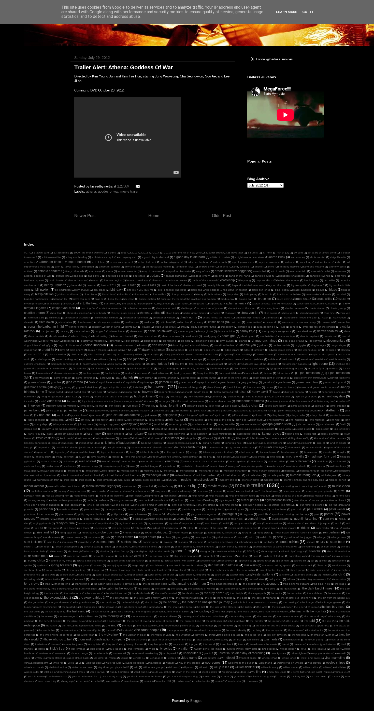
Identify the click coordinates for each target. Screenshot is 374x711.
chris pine (329, 313)
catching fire (88, 308)
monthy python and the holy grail (304, 479)
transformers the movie (263, 644)
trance (242, 644)
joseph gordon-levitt (277, 424)
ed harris (194, 349)
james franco (73, 410)
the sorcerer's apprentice (314, 625)
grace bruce (186, 382)
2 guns (112, 252)
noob (90, 500)
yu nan (225, 676)
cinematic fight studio (248, 317)
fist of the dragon (168, 368)
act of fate (98, 262)
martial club (169, 466)
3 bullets (253, 252)
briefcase (128, 299)
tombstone (41, 644)
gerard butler (208, 377)
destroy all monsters (93, 340)
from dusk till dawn (230, 373)
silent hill (315, 551)
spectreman (227, 560)
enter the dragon (66, 359)
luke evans (258, 456)
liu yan (82, 456)
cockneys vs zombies (107, 322)
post (316, 514)
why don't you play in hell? (113, 667)
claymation (339, 317)
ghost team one (340, 377)
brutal (342, 299)
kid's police (190, 438)
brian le (99, 299)
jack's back (231, 405)
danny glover (205, 331)
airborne (290, 262)
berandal (76, 285)
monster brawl (250, 479)
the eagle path (257, 593)
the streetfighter (92, 630)
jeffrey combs (297, 415)
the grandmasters (84, 602)
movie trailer (129, 191)
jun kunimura (266, 428)
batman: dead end (137, 280)
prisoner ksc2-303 (94, 518)
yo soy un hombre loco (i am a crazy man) (97, 676)
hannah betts (286, 387)
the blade (340, 583)
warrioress (155, 662)
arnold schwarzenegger (231, 271)
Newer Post (84, 215)
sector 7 (29, 546)
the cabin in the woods (117, 588)
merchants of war (209, 470)
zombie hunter (201, 681)
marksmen (70, 466)
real (259, 523)
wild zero (172, 667)
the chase (144, 588)
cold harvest (132, 322)
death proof (248, 336)
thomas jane (299, 634)
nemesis (217, 491)
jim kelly (85, 419)
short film (183, 551)
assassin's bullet (320, 271)
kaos (50, 433)
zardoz (336, 676)
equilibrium (101, 359)
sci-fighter (270, 542)
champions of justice (210, 308)
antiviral (28, 271)
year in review (36, 676)
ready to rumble (243, 523)
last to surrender (140, 447)
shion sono (56, 551)
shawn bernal (226, 546)
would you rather (161, 671)
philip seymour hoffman (92, 514)
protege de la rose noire (228, 518)
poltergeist (229, 514)
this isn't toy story (277, 634)
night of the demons (112, 495)
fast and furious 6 (157, 363)
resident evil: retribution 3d (166, 528)
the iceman (108, 607)
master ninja (275, 466)
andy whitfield (241, 266)
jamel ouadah (338, 405)
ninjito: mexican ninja (318, 495)
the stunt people (147, 630)
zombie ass (182, 681)
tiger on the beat (182, 639)
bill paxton (42, 289)
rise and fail (45, 532)
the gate (242, 597)
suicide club (67, 574)
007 (26, 252)
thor (331, 634)
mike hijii (69, 479)
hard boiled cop (76, 392)
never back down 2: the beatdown (257, 491)
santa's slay (129, 541)
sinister (58, 556)
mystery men (78, 491)
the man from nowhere (273, 611)
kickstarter (172, 438)
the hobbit (170, 602)
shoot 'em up (121, 551)
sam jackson (33, 541)
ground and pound (334, 382)
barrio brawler (56, 280)
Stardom (322, 565)
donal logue (179, 345)
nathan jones (142, 491)
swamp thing (237, 574)
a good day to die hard (189, 257)
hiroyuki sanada (294, 392)
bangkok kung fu (265, 275)
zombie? (220, 681)
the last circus (32, 611)
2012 (134, 252)
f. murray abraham (91, 364)
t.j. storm (284, 574)
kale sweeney (342, 428)
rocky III (247, 532)
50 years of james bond (322, 252)
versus (172, 657)
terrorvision (339, 579)
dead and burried (122, 336)
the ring (111, 625)
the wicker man (85, 634)
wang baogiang (135, 662)
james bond (32, 410)
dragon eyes (318, 345)
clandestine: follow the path (300, 317)
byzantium (164, 303)
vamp (112, 657)
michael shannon (231, 475)
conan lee (344, 322)
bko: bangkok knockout (172, 289)
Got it (308, 12)
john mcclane (296, 419)
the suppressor (175, 630)
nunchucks (144, 500)
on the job (302, 500)
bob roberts (215, 294)
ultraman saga (79, 653)
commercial (327, 322)
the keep (186, 607)
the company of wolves (201, 588)
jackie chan (250, 405)
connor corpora (78, 326)
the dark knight (288, 588)
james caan (53, 410)
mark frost (322, 461)
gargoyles (105, 377)
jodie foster (101, 419)
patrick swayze (257, 509)
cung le (294, 326)
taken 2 (80, 579)
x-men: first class (276, 671)
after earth (220, 262)
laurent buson (215, 447)
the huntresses (88, 607)
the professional (215, 621)
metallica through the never (315, 470)
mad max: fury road (323, 456)
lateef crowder (162, 447)
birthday (116, 289)
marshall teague (149, 466)
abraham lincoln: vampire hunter (63, 261)
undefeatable (100, 653)
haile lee (138, 387)
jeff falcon (206, 415)
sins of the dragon (103, 556)
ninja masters (216, 495)
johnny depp (41, 424)
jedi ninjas (151, 415)
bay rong (245, 280)
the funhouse (225, 597)
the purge (293, 621)
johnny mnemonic (63, 424)
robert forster (132, 532)
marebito (220, 461)
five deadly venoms (193, 368)
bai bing (219, 275)
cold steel (149, 322)
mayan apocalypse (52, 470)
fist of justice (98, 368)
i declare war (234, 396)
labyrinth (307, 442)
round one (94, 537)
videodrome (210, 657)
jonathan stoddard (202, 424)
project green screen (159, 518)
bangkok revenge (320, 275)
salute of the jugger (300, 537)
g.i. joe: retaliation (307, 372)
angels (259, 266)
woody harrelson (119, 671)
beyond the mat (276, 285)
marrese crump (89, 466)
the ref (66, 625)
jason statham (327, 410)
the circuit (160, 588)
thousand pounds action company (101, 639)
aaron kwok (277, 257)
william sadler (290, 667)
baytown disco (264, 280)
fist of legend (117, 368)
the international (153, 607)
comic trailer (253, 322)
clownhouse (84, 322)
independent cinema (250, 401)
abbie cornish (317, 257)
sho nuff (90, 551)
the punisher (275, 621)
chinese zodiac (149, 312)
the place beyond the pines (83, 621)
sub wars (50, 574)
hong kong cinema (52, 396)
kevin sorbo (83, 438)
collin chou (183, 322)
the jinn (172, 607)
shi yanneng (308, 546)
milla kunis (124, 479)
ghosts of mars (37, 382)
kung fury (252, 442)
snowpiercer (227, 556)
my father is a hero (42, 491)
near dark (202, 491)
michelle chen (254, 475)
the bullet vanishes (86, 588)
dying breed (177, 349)
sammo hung (106, 541)
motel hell (147, 486)
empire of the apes (321, 354)
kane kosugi (35, 433)
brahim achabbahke (289, 294)
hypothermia (214, 396)
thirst (212, 634)
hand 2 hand (234, 387)
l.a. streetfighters (272, 442)
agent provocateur (243, 262)
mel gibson (109, 470)
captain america (235, 303)
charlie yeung (338, 308)
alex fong (305, 262)
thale (48, 583)
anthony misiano (314, 266)
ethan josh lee (254, 359)
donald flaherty (200, 345)
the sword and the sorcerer (205, 630)
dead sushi (191, 336)
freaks (128, 373)
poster (328, 514)
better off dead (193, 285)
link (58, 456)
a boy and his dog (76, 257)
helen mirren (221, 392)
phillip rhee (117, 514)
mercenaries (187, 470)
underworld (119, 653)
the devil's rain (190, 593)
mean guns (74, 470)
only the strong (206, 504)
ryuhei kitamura (224, 537)
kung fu (194, 442)
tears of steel (256, 579)
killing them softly (299, 438)
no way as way (37, 500)
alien (339, 262)
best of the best (170, 285)
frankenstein (43, 373)
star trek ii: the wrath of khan (186, 565)
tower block (226, 644)
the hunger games (330, 602)
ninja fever (198, 495)
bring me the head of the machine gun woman (188, 299)
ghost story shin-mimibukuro (310, 377)
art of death (278, 271)
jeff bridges (189, 415)
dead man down (147, 336)
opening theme (229, 504)
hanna (269, 387)
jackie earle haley (275, 405)
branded (341, 294)
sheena (243, 546)
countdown (130, 326)
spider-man (282, 560)
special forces (207, 560)
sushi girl (220, 574)
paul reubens (278, 509)
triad (343, 644)
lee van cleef (313, 447)
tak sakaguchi (32, 579)
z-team (282, 676)
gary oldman (146, 377)
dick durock (132, 340)
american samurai (109, 266)
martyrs (233, 466)
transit (285, 644)
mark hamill (339, 461)
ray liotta (123, 523)
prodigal (137, 518)
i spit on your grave (306, 396)
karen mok (94, 433)
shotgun (205, 551)
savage (168, 542)
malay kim (68, 461)
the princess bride (190, 621)
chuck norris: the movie (217, 317)
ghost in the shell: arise (234, 377)
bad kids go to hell (117, 275)
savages (183, 542)
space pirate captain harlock (127, 560)
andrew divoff (206, 266)
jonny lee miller (226, 424)
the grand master (59, 602)
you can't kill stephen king (182, 676)
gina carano (74, 382)
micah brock (93, 475)
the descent (94, 593)
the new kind (264, 616)
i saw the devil (282, 396)
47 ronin (267, 252)
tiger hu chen (160, 639)
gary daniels (124, 377)
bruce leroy (283, 299)
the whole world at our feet (56, 634)
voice (71, 662)
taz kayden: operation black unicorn (187, 579)
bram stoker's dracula (318, 294)
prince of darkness (68, 518)
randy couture (65, 523)
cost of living (112, 326)
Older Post (221, 215)
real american (274, 523)
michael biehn (113, 475)
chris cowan (271, 313)
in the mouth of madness (189, 401)
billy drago (100, 289)
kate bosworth (176, 433)
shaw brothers (205, 546)
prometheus (185, 518)
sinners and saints (77, 556)
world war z (140, 671)
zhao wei (82, 681)
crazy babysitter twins (203, 326)
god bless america (111, 382)
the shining (244, 625)
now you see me (123, 500)
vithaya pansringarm (36, 662)
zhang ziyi (67, 681)
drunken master (97, 349)
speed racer (264, 560)
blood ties (108, 294)
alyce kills (71, 266)
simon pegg (40, 555)
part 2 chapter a (167, 509)
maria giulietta (238, 461)
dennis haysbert (309, 336)
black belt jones (261, 289)
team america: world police (228, 579)
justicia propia (303, 428)
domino (142, 345)
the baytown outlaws (296, 583)
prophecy (203, 518)
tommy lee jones (73, 644)
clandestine (272, 317)
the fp (208, 597)
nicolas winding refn (57, 495)
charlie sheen (317, 308)
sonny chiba (36, 560)
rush (107, 537)
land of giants (338, 442)
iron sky (150, 405)
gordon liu (166, 382)
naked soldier (99, 491)
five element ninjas (245, 368)
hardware (112, 392)
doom (264, 345)
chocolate (230, 313)
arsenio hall (259, 271)
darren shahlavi (328, 331)
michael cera (133, 475)
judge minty (186, 428)
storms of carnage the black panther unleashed (137, 570)
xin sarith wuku (320, 671)
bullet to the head (87, 303)
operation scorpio (253, 504)
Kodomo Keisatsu (151, 442)
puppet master (280, 518)
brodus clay (227, 299)
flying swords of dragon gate (286, 368)
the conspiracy (251, 588)
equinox (117, 359)
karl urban (135, 433)
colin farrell (166, 322)
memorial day (151, 470)
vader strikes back (78, 657)
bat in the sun (77, 280)
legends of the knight (83, 452)
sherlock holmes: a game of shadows (275, 546)
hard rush (96, 392)
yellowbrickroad (58, 676)
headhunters (166, 392)
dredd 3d (48, 349)
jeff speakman (240, 415)
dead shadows (171, 336)
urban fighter (298, 653)
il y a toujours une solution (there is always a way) (111, 401)
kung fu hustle (211, 442)
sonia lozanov (342, 556)
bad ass (78, 275)
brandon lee (60, 299)
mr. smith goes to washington (298, 486)
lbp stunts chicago (271, 447)
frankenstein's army (66, 373)
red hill (39, 528)
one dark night (73, 504)
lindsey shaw (43, 456)
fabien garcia (114, 364)
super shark (185, 574)
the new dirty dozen (240, 616)
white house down (82, 667)
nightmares (170, 495)
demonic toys (287, 336)
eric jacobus (136, 359)
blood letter (90, 294)
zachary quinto (318, 676)
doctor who (315, 340)
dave (347, 331)
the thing (256, 630)
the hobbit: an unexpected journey (206, 602)
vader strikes (54, 657)
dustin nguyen (118, 349)
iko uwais (72, 401)
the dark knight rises (317, 588)
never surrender (292, 491)
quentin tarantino (306, 518)
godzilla (131, 382)
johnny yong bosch (135, 424)
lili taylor (341, 452)
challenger (187, 308)
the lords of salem (178, 611)
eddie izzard (232, 349)
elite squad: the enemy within (124, 354)
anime (271, 266)
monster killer (271, 479)
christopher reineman (135, 317)
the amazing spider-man (189, 583)
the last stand (76, 611)
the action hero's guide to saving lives (116, 583)
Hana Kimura (214, 387)
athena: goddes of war (102, 191)
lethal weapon (247, 452)
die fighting (169, 340)
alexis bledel (324, 262)
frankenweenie (91, 373)
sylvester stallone (261, 574)
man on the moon (151, 461)
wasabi (170, 662)
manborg (172, 461)
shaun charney (183, 546)
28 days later (235, 252)
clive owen (46, 322)
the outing (335, 616)
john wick (334, 419)
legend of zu (42, 452)
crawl (183, 326)
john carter (175, 419)
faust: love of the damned (261, 364)
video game (189, 657)
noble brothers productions (66, 500)
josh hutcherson (305, 424)
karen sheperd (115, 433)
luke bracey (241, 456)
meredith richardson (235, 470)
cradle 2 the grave (165, 326)
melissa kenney (130, 470)
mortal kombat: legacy (101, 486)
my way (62, 491)
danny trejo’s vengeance (276, 331)
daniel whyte (185, 331)
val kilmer (99, 657)
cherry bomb (98, 313)
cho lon (215, 313)
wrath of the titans (186, 671)
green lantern (228, 382)
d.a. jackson (48, 331)
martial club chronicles (194, 466)
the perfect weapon (50, 621)
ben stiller (329, 280)
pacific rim (46, 509)
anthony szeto (337, 266)
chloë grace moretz (195, 313)
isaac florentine (170, 405)
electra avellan (57, 354)
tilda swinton (204, 639)
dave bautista (36, 336)
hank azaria (254, 387)
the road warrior (146, 625)
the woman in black (134, 634)
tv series (166, 648)
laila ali (321, 442)
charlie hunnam (294, 308)
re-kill (226, 523)
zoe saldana (113, 681)
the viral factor (314, 630)
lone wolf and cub (135, 456)
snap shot (209, 556)
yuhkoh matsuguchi (262, 676)
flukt (262, 368)
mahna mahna (49, 461)
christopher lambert (106, 317)
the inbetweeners (129, 607)
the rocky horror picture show (178, 625)
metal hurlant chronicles (266, 470)
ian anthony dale (333, 396)
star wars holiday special (276, 565)
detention (115, 340)
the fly (167, 597)
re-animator (211, 523)
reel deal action (121, 528)
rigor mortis (322, 528)
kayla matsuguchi (222, 433)
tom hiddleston (291, 639)
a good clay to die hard (155, 257)
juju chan (202, 428)
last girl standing (116, 447)
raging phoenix (42, 523)
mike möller (85, 479)
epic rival (85, 359)
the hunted (68, 607)
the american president (224, 583)
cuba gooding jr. (266, 326)
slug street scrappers (186, 556)
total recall (209, 644)
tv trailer (183, 648)
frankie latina (112, 373)
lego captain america (113, 452)
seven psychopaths (67, 546)
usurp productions (321, 653)
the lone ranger (122, 611)
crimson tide (245, 326)
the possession (113, 621)
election (345, 349)
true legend (116, 648)
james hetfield (119, 410)
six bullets (125, 556)
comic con (235, 322)
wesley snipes (335, 662)
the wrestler (183, 634)
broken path (246, 299)
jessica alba (57, 419)
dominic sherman (124, 345)
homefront (30, 396)
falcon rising (134, 364)
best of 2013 (148, 285)
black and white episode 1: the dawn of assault (219, 289)
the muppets (189, 616)
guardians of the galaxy (40, 387)
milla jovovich (105, 479)
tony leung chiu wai (131, 644)
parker (149, 509)
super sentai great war (161, 574)
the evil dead (315, 593)
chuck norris (188, 317)
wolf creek (79, 671)
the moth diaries (167, 616)
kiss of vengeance (63, 442)
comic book (216, 322)
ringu (336, 528)
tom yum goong (314, 639)
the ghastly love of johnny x (297, 597)
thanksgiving (62, 583)
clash (325, 317)
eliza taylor (153, 354)
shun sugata (268, 551)
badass (155, 275)
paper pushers (113, 509)
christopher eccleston (77, 317)
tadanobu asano (303, 574)
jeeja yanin (169, 415)
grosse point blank (307, 382)
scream (311, 542)
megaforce (92, 470)
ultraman (61, 653)
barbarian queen (34, 280)
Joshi (343, 424)
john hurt (256, 419)
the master (47, 616)
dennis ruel (330, 336)
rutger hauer (147, 537)
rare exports (87, 523)
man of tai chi (110, 461)
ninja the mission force (242, 495)
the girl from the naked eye (334, 597)
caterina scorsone (111, 308)
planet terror (178, 514)
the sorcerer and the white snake (275, 625)
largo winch (44, 447)
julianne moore (235, 428)
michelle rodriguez (303, 475)
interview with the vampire (61, 405)
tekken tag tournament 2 (314, 579)
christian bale (36, 317)
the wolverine (108, 634)
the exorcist (334, 593)
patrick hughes (235, 509)
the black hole (321, 583)
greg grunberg (249, 382)
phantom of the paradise (39, 514)
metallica (289, 470)
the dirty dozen (214, 593)
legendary (61, 452)
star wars (250, 565)
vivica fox (58, 662)
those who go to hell (58, 639)
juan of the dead (164, 428)
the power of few (137, 621)
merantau (169, 470)
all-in (57, 266)
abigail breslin (338, 257)
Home (153, 215)
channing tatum (270, 308)
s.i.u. (252, 537)
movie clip (187, 486)
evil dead (273, 359)
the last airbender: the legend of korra (294, 607)
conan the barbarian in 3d (46, 326)
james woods (161, 410)
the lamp (262, 607)
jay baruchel (42, 415)
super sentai (135, 574)
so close (243, 556)
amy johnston (133, 266)
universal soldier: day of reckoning (241, 653)
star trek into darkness (223, 565)
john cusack (196, 419)
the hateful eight (130, 602)
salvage (321, 537)
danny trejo (247, 331)
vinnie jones (289, 657)
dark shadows (304, 331)
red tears (83, 528)
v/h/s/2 (38, 657)
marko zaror (53, 466)
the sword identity (236, 630)
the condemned (229, 588)
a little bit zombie (220, 257)
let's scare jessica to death (218, 452)
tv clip (152, 648)
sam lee (52, 542)
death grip (229, 336)
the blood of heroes (36, 588)
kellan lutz (310, 433)
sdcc (322, 542)
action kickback (147, 262)
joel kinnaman (136, 419)
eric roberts (158, 359)
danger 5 (100, 331)
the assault (249, 583)
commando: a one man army (299, 322)
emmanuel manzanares (292, 354)
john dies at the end (220, 419)
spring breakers (61, 565)
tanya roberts (153, 579)
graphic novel (206, 382)
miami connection (71, 475)
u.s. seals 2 (319, 648)
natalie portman (120, 491)
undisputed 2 (170, 653)
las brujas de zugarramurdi (86, 447)
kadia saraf (322, 428)
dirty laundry (227, 340)
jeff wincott (259, 415)
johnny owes (85, 424)
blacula (320, 289)
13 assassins (61, 252)
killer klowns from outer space (267, 438)
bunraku (109, 303)
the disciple (236, 593)
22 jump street (214, 252)
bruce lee (264, 298)
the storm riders (69, 630)
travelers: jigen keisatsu (322, 644)
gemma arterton (167, 377)
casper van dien (63, 308)
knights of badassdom (120, 442)
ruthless (166, 537)
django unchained (264, 340)
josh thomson (327, 424)
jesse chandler (36, 419)
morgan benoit (337, 479)
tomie (55, 644)
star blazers (157, 565)
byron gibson (145, 303)
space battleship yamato (91, 560)
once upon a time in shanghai (42, 504)
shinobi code (328, 546)
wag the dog (93, 662)
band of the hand (239, 275)
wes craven (314, 662)
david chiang (80, 336)
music (324, 486)
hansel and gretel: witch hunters (317, 387)
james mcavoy (140, 410)
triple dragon (97, 648)
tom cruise (253, 639)
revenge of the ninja (211, 528)
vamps (124, 657)
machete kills (295, 456)
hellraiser (240, 391)
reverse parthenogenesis (242, 528)
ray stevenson (156, 523)
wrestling (227, 671)
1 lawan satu (41, 252)
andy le (224, 266)
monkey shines (228, 479)
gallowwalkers (41, 377)
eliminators (77, 354)
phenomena (66, 514)
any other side (75, 271)
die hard (186, 340)
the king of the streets (223, 607)
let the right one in (174, 452)
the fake (139, 597)
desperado (69, 340)
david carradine (58, 336)
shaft (108, 546)
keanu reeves (271, 433)
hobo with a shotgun (334, 392)
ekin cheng (304, 349)
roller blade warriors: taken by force (297, 532)
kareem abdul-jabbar (69, 433)
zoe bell (97, 681)
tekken (291, 579)
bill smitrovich (62, 289)
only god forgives (182, 504)
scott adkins (289, 542)
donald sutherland (224, 345)
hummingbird (195, 396)
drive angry (76, 349)
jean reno (96, 415)
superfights (203, 574)
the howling (290, 602)
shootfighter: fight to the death (152, 551)
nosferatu (103, 500)
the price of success (163, 621)
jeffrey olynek (317, 415)
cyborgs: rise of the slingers (319, 326)
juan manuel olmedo (138, 428)
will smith (204, 667)
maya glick (30, 470)
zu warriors (252, 681)
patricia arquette (191, 509)
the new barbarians (213, 616)
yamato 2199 (342, 671)
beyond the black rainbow (247, 285)
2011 (123, 252)
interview (34, 405)
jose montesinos (249, 424)
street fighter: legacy (272, 570)
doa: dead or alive (294, 340)
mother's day (165, 486)
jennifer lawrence (340, 415)
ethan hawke (233, 359)
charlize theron (34, 312)
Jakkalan (320, 405)
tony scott (178, 644)
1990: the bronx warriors (88, 252)
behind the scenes (288, 280)
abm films (29, 262)
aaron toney (298, 257)
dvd (134, 349)
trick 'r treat (57, 648)
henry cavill (260, 391)
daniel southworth (160, 331)
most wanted (129, 486)
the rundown (225, 625)
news (341, 490)
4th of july (283, 252)
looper (154, 456)
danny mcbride (226, 331)
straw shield (179, 570)
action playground (172, 262)
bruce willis (324, 298)
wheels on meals (34, 667)
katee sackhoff (198, 433)
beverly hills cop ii (217, 285)
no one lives (343, 495)
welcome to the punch (241, 662)
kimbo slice (320, 438)
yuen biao (240, 676)
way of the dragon (189, 662)
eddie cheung (212, 349)
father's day (234, 364)
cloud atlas (65, 322)
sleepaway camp (159, 556)
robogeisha (214, 532)
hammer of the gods (190, 387)
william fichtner (245, 667)
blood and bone (69, 294)
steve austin (53, 570)
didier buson (150, 340)
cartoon (333, 303)
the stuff (111, 630)
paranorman (134, 509)
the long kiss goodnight (150, 611)
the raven (51, 625)
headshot (184, 392)
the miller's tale (89, 616)
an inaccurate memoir (158, 266)
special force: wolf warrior (180, 560)
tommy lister (94, 644)
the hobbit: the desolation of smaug (256, 602)
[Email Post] (137, 186)
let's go (194, 452)
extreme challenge (35, 364)
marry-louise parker (114, 466)
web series (212, 662)
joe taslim (117, 419)
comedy (199, 322)
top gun (193, 644)
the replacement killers (88, 625)
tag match (323, 574)
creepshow (227, 326)
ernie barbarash (179, 359)
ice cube (29, 401)
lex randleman (268, 452)
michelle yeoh (329, 475)
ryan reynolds (203, 537)
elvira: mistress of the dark (202, 354)
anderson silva (185, 266)
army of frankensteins (178, 271)
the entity (276, 593)
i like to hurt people (257, 396)
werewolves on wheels (290, 662)
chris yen (344, 313)
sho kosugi (74, 551)
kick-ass (124, 438)
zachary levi (298, 676)
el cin (318, 349)
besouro (91, 285)
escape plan (214, 359)
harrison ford (129, 392)
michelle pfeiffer (276, 475)
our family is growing (312, 504)
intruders (86, 405)
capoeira (214, 303)
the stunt (125, 630)
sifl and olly (287, 551)
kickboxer (154, 438)
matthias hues (337, 466)
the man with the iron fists (308, 611)
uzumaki (341, 653)
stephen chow (32, 570)
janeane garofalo (220, 410)
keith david (292, 433)
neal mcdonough (182, 491)
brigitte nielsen (147, 299)
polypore (248, 514)
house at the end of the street (111, 396)
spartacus (154, 560)
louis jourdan (190, 456)
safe (280, 537)
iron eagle (115, 405)
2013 (145, 252)
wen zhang (265, 662)
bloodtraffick (159, 294)
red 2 (338, 523)
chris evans (288, 313)
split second (339, 560)
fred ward (142, 373)
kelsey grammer (330, 433)
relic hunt (140, 528)
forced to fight (316, 368)
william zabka (310, 667)
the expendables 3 (92, 597)
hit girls (313, 392)
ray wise (173, 523)
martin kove (218, 466)
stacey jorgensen (117, 565)
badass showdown (177, 275)
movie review (217, 486)
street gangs (297, 570)
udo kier (335, 648)
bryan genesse (33, 303)
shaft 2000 (122, 546)
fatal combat (196, 364)
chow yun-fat (249, 312)
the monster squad (142, 616)
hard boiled (56, 392)
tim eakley (222, 639)
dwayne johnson (153, 349)
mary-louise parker (253, 466)
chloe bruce (173, 313)
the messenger (67, 616)
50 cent (298, 252)
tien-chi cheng (139, 639)
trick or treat (78, 648)
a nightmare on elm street (250, 257)
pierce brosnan (138, 514)
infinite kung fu (324, 401)
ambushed (87, 266)
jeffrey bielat (277, 415)
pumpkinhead (257, 518)
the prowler (256, 621)
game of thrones (85, 377)
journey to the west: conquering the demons (95, 428)
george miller (188, 377)
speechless (245, 560)
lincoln (28, 456)
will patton (188, 667)
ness (230, 491)
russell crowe (124, 537)
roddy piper (263, 532)
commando (270, 322)
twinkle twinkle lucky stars (242, 648)
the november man (288, 616)
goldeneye (147, 382)
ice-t (41, 401)
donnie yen (248, 345)
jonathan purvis (178, 424)
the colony (177, 588)
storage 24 (97, 570)
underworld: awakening (144, 653)
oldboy (210, 500)
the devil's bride (141, 593)
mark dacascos (300, 461)
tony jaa (111, 644)
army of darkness (151, 271)
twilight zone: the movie (208, 648)
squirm (98, 565)
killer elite (224, 438)
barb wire (340, 275)
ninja (184, 495)
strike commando (320, 570)
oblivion (179, 500)
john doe (241, 419)
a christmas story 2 (102, 257)
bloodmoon (140, 294)
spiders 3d (300, 560)
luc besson (223, 456)
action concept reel (121, 262)
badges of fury (201, 275)
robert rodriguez (156, 532)
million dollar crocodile (147, 479)
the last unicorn (100, 611)
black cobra (282, 289)
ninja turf (265, 495)
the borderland (61, 588)
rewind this (268, 528)
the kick (200, 607)
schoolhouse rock (249, 542)
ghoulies (56, 382)
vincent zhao (269, 657)
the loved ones (247, 611)
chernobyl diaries (77, 313)
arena (109, 271)
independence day (220, 401)
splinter (323, 560)
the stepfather (46, 630)
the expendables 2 (57, 597)
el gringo (331, 349)
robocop (198, 532)
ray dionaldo (106, 523)
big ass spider (299, 285)
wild (136, 667)
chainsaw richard (166, 308)
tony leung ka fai (158, 644)
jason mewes (285, 410)
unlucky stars (278, 653)
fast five (179, 364)
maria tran (257, 461)
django (243, 340)
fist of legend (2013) (141, 368)
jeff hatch (222, 415)
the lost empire (225, 611)
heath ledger (201, 392)
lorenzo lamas (170, 456)
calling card (198, 303)
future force (283, 373)
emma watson (265, 354)
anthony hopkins (289, 266)
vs (80, 662)
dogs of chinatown (69, 345)
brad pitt (267, 294)
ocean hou (195, 500)
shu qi (251, 551)
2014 (156, 252)
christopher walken (164, 317)
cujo (282, 326)
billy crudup (82, 289)
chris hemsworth (309, 313)
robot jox (231, 532)
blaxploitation (44, 294)
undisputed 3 (192, 653)
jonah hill (159, 424)
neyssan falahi (32, 495)
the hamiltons (108, 602)
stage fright (138, 565)
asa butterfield (298, 271)
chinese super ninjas (123, 313)
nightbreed (152, 495)
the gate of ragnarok (264, 597)
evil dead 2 (290, 359)
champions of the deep (242, 308)
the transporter (274, 630)
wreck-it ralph (209, 671)
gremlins (267, 382)
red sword (53, 528)
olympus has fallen (278, 500)
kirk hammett (338, 438)
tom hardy (271, 639)
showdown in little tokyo (228, 551)
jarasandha (242, 410)
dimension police (205, 340)
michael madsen (206, 475)
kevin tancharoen (104, 438)
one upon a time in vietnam (150, 504)
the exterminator (119, 597)
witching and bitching (56, 671)
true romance (136, 648)
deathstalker (267, 336)
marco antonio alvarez (197, 461)
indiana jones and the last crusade (290, 401)
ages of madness (269, 262)
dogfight (48, 345)
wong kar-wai (97, 671)
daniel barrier (117, 331)
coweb (146, 326)
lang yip (28, 447)
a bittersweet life (51, 257)
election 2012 (36, 354)
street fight (197, 570)
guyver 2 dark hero (87, 387)
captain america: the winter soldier (272, 303)
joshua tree (30, 428)
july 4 (252, 428)
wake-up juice (114, 662)
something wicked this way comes (309, 556)
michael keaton (183, 475)
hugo (162, 396)
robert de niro (109, 532)
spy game (84, 565)
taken (68, 579)
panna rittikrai (92, 509)
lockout (116, 456)
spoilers (41, 565)
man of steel (87, 461)
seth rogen (44, 546)
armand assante (127, 271)
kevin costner (45, 438)
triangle (28, 648)
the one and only (314, 616)
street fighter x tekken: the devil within (232, 570)
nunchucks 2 (162, 500)
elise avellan (95, 354)
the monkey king (114, 616)
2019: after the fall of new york (182, 252)
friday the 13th (205, 373)
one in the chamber (99, 504)
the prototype (237, 621)
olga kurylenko (227, 500)
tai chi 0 (339, 574)
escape (198, 359)
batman (94, 280)
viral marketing (335, 657)
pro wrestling (118, 518)
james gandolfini (97, 410)
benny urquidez (55, 285)
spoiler (28, 565)
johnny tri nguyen (107, 424)
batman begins (113, 280)
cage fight (180, 303)
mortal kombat (34, 486)
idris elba (54, 401)
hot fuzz (72, 396)
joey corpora (156, 419)
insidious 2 (343, 401)
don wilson (159, 345)
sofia (255, 556)
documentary (336, 340)
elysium (227, 354)
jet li (71, 419)
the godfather (36, 602)
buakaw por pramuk (58, 303)
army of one (203, 271)
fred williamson (160, 373)
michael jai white (157, 475)
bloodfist (123, 294)
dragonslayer (338, 345)
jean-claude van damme (123, 415)
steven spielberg (75, 570)
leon (132, 452)
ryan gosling (183, 537)
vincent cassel (248, 657)
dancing (64, 331)
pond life (263, 514)
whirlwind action (58, 667)
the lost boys (202, 611)
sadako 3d (266, 537)
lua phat (207, 456)
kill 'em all (207, 438)
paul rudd (296, 509)
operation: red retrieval (281, 504)
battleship (228, 280)
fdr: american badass (294, 364)
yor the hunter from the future (144, 676)
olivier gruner (250, 500)
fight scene (319, 364)
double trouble (281, 345)
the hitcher (151, 602)
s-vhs (241, 537)
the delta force (72, 593)
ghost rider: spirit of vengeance (271, 377)
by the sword (125, 303)
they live (199, 634)
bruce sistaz (302, 298)
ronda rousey (52, 537)
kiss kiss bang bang (36, 442)
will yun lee (221, 667)
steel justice (339, 565)
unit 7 (209, 653)
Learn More (286, 12)
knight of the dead (89, 442)
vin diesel (228, 657)
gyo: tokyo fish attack (115, 387)
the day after (51, 593)
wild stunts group (153, 667)
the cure (270, 588)
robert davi (88, 532)
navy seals (161, 491)
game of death (62, 377)
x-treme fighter (299, 671)
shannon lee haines (145, 546)
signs (301, 551)
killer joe (241, 438)
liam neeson (311, 452)
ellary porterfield (173, 354)
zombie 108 (164, 681)
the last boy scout (333, 606)
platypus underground (204, 514)
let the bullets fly (149, 452)
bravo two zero (81, 299)
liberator (327, 452)
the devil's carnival (166, 593)
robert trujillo (181, 532)
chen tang (56, 313)
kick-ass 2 (139, 438)
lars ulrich (61, 447)
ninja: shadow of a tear (288, 495)
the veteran (295, 630)
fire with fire (79, 368)
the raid (309, 621)
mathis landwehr (296, 466)
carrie (321, 303)
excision (321, 359)
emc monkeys (244, 354)
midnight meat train (48, 479)
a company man (127, 257)
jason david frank (263, 410)
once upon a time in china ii (329, 500)
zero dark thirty (47, 681)
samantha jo (85, 542)
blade (333, 289)
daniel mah (136, 331)
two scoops (269, 648)
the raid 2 (328, 621)
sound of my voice (61, 560)
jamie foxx (200, 410)
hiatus (276, 392)
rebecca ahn (294, 523)
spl (312, 560)
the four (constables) (188, 597)
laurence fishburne (188, 447)
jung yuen (285, 428)
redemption (100, 528)
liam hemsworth (290, 452)
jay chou (62, 415)
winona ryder (31, 671)
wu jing (256, 671)
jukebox (217, 428)
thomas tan (317, 634)
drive (62, 349)
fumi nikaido (253, 373)
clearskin (29, 322)
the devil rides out (116, 593)
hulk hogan (176, 396)
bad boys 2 (94, 275)
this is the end (253, 634)
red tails (69, 528)
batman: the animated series (170, 280)
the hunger (308, 602)
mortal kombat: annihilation (65, 486)
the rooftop (206, 625)
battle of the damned (204, 280)
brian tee (113, 299)
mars (132, 466)
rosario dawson (74, 537)
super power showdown (110, 574)
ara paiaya (95, 271)
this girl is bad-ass (229, 634)
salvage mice (338, 537)
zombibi (148, 681)
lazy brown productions (240, 447)
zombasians (132, 681)
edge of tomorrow (254, 349)
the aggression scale (155, 583)
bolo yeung (250, 294)
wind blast (340, 667)
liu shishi (69, 456)
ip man (100, 405)
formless (333, 368)
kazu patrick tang (247, 433)
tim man (237, 639)
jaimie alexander (300, 405)
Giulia (92, 382)
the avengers (270, 583)
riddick (305, 527)
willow (326, 667)
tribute (41, 648)
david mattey (100, 336)
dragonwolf (30, 349)
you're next (209, 676)
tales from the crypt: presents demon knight (115, 579)
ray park (138, 523)
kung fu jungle (233, 442)
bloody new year (180, 294)
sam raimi (67, 542)
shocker (104, 551)
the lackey (246, 607)
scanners (198, 542)
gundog (66, 387)
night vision (135, 495)
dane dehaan (82, 331)
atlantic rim (62, 275)
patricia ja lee (214, 509)
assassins (340, 271)
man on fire (129, 461)
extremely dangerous (63, 364)
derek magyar (50, 340)
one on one (123, 504)
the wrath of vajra (161, 634)
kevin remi (66, 438)
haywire (147, 391)
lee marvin (295, 447)
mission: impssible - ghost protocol (189, 479)
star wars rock (304, 565)
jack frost (214, 405)
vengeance (156, 657)
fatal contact (215, 364)
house (85, 396)
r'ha (26, 523)
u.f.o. (304, 648)
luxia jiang (275, 456)
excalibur (306, 359)
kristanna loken (176, 442)
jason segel (305, 410)
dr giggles (300, 345)
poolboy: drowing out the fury (291, 514)
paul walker (315, 509)
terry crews (31, 583)
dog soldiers (31, 345)
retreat (190, 528)
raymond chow (191, 523)
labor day (292, 442)
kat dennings (155, 433)
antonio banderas (50, 271)
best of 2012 (128, 285)
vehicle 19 (139, 657)
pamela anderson (69, 509)
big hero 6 (318, 285)
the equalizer (294, 593)
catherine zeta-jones (139, 308)
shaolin (166, 546)
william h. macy (269, 667)
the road (127, 625)
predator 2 (46, 518)
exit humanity (338, 359)
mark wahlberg (32, 466)
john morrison (317, 419)
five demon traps (219, 368)
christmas (54, 317)
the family (154, 597)
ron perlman (331, 532)
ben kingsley (311, 280)
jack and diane (196, 405)
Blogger (195, 701)
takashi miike (52, 579)
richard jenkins (288, 528)
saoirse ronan (151, 542)
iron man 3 (133, 405)
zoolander (235, 681)
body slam (233, 294)
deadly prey (210, 336)
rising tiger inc (68, 532)
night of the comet (84, 495)
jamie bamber (181, 410)
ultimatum (45, 653)
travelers (299, 644)
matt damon (318, 466)
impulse (149, 401)
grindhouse (284, 382)
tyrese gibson (288, 648)
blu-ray (199, 294)
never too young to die (319, 491)
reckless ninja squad (318, 523)
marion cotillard (276, 461)
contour (96, 326)
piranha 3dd (159, 514)
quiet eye (328, 518)
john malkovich (275, 419)
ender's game (43, 359)
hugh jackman (144, 396)
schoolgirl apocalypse (221, 542)
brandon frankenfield (36, 299)
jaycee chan (78, 415)
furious (268, 373)
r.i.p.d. (342, 518)
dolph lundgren (95, 345)
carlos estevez (305, 303)
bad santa (139, 275)
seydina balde (92, 546)
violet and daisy (310, 657)
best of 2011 (108, 285)
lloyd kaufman (99, 456)
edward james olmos (281, 349)
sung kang (84, 574)
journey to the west (53, 428)
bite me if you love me (140, 289)
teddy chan (275, 579)
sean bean (337, 541)
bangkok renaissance (292, 275)
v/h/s (27, 657)
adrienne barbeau (198, 262)
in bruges (164, 401)
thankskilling (82, 583)
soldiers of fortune (273, 556)
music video (341, 486)
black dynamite (302, 289)
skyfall (139, 555)
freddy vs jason (183, 373)
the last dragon (54, 611)
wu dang (241, 671)
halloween (157, 387)
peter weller (337, 509)
